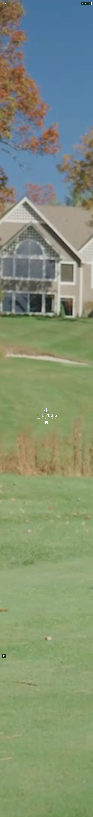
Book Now (86, 3)
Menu (4, 3)
